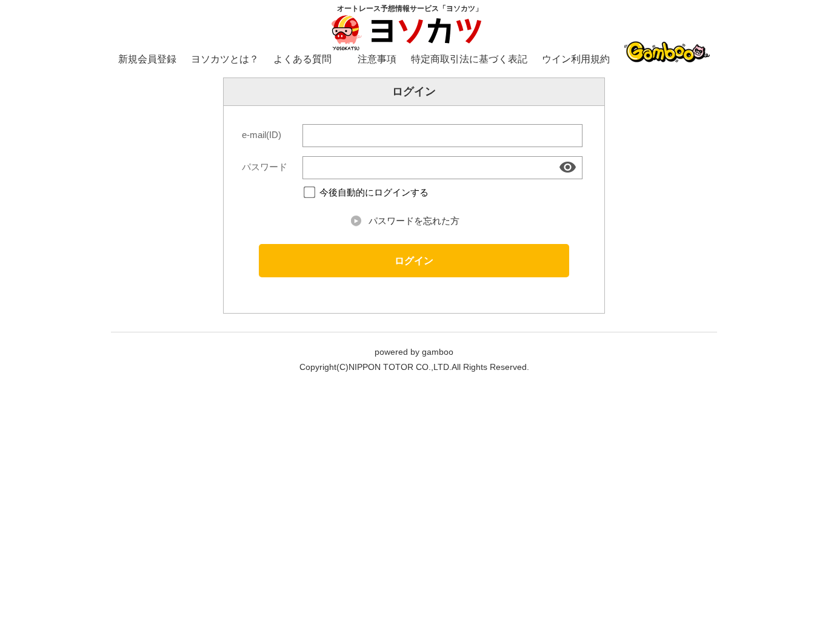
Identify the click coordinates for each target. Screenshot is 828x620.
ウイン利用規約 (576, 59)
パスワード (264, 167)
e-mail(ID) (261, 135)
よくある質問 (302, 59)
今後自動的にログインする (374, 192)
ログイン (414, 260)
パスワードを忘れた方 (414, 221)
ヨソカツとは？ (225, 59)
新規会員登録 (147, 59)
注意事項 (377, 59)
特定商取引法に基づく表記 (469, 59)
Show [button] (569, 167)
